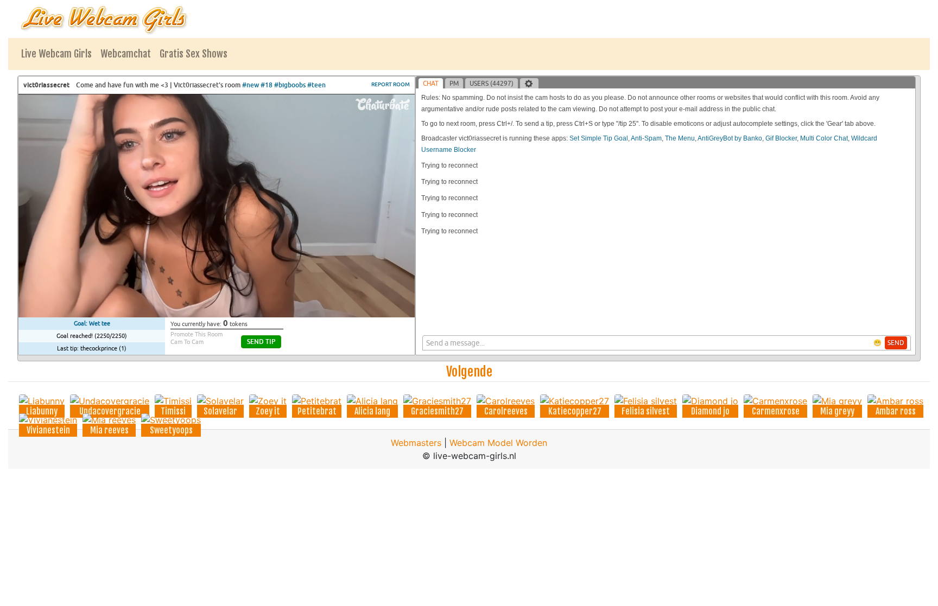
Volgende (469, 371)
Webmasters (416, 442)
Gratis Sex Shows (193, 54)
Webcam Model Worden (498, 442)
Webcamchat (125, 54)
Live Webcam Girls (56, 54)
